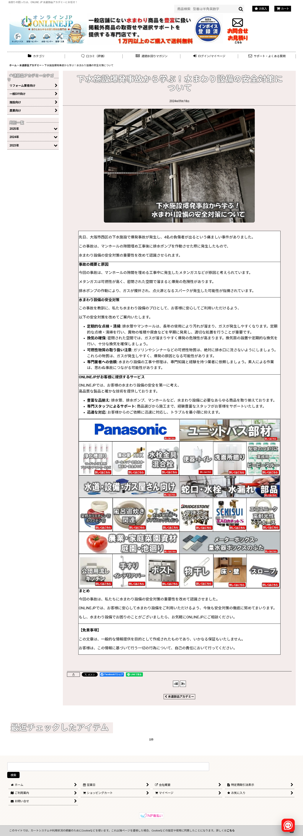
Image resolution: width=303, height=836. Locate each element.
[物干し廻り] (196, 571)
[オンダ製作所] (162, 514)
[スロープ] (263, 571)
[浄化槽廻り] (95, 458)
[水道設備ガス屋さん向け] (129, 486)
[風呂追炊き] (129, 514)
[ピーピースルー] (263, 458)
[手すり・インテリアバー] (129, 571)
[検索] (241, 9)
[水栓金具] (162, 458)
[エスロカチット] (229, 514)
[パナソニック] (129, 430)
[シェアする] (73, 674)
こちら (231, 830)
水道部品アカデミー (181, 696)
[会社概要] (208, 16)
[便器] (196, 458)
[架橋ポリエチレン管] (95, 514)
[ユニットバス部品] (230, 430)
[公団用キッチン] (95, 571)
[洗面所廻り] (230, 458)
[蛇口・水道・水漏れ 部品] (230, 486)
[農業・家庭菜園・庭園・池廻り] (129, 543)
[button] (151, 56)
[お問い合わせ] (237, 28)
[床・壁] (230, 571)
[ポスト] (162, 571)
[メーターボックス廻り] (230, 543)
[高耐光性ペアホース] (263, 514)
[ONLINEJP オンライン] (48, 28)
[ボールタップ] (129, 458)
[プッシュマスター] (196, 514)
